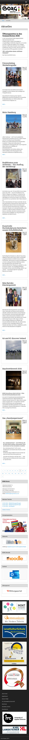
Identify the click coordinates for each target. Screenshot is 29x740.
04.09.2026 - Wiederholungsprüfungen (11, 504)
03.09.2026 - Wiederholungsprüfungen (11, 503)
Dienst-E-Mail (5, 698)
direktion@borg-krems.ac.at (12, 493)
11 (5, 473)
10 (2, 473)
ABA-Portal (4, 693)
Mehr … (4, 104)
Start (3, 20)
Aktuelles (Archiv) (6, 706)
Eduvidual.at (5, 709)
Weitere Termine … (6, 509)
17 (25, 473)
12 (9, 473)
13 (12, 473)
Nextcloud (4, 704)
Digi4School (5, 696)
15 (18, 473)
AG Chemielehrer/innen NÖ (8, 701)
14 (15, 473)
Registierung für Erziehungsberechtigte (16, 546)
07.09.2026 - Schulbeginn (8, 506)
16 (21, 473)
